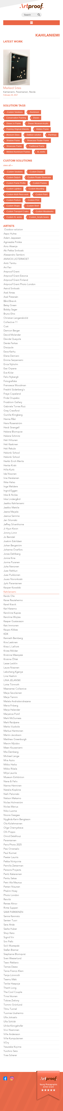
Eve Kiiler (9, 372)
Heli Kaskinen (11, 444)
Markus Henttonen (13, 730)
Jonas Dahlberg (12, 553)
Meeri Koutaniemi (13, 747)
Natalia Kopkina (12, 789)
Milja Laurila (10, 773)
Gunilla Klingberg (13, 414)
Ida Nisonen (10, 473)
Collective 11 (11, 322)
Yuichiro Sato (11, 1051)
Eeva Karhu (10, 351)
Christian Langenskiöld (16, 317)
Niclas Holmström (13, 802)
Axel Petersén (11, 296)
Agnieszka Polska (13, 242)
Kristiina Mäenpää (13, 655)
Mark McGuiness (12, 718)
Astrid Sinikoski (12, 288)
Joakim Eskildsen (13, 541)
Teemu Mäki (10, 979)
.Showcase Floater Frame (37, 140)
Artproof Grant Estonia (16, 275)
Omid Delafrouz (12, 836)
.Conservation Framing (16, 118)
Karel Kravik (10, 604)
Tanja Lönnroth (12, 975)
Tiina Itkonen (10, 996)
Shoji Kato (9, 933)
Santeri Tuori (10, 920)
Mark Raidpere (11, 722)
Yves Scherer (10, 1055)
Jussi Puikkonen (12, 574)
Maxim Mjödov (12, 743)
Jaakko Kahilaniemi (14, 503)
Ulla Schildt (10, 1021)
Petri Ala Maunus (13, 882)
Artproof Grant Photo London (19, 284)
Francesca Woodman (15, 385)
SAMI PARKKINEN (13, 912)
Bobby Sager (10, 309)
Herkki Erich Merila (14, 461)
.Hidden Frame (42, 129)
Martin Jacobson (12, 735)
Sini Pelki (8, 941)
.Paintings (52, 135)
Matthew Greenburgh (15, 739)
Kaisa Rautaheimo (13, 600)
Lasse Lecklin (10, 663)
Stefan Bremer (11, 949)
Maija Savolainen (13, 692)
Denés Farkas (11, 343)
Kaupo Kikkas (11, 629)
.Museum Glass (13, 135)
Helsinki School (12, 452)
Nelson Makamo (12, 798)
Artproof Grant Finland (16, 280)
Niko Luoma (10, 810)
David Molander (12, 334)
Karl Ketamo (10, 608)
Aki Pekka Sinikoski (14, 250)
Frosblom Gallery (13, 402)
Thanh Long (10, 987)
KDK (6, 633)
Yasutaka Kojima (12, 1046)
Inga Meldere (11, 486)
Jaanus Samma (12, 516)
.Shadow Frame (13, 140)
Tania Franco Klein (13, 971)
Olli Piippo (9, 831)
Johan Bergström (13, 545)
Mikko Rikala (10, 768)
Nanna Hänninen (12, 785)
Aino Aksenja (10, 246)
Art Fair (7, 267)
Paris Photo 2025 (13, 844)
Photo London (11, 895)
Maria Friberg (11, 705)
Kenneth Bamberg (13, 638)
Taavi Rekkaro (11, 962)
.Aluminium (34, 112)
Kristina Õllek (11, 659)
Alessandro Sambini (14, 254)
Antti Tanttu (10, 263)
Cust (6, 326)
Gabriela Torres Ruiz (14, 406)
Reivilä (32, 92)
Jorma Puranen (12, 562)
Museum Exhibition (14, 777)
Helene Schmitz (12, 435)
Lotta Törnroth (11, 684)
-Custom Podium (13, 200)
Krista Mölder (11, 650)
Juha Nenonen (11, 566)
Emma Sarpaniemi (13, 360)
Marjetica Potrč (12, 714)
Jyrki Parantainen (13, 583)
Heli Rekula (10, 448)
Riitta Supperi (11, 907)
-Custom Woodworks (44, 211)
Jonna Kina (9, 558)
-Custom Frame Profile (16, 183)
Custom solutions (17, 160)
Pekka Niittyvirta (12, 861)
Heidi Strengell (12, 427)
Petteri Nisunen (12, 886)
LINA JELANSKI (12, 680)
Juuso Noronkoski (13, 579)
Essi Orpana (10, 368)
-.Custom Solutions (14, 112)
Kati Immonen (11, 625)
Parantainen (22, 92)
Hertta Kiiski (10, 465)
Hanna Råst (10, 419)
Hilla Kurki (9, 469)
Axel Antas (9, 292)
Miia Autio (9, 760)
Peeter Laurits (11, 857)
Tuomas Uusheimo (13, 1013)
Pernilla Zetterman (13, 865)
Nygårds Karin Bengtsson (17, 819)
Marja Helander (12, 709)
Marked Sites (12, 88)
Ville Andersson (12, 1034)
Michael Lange (11, 756)
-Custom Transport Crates (17, 211)
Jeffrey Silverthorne (14, 524)
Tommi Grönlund (13, 1004)
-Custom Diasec (36, 172)
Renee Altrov (10, 903)
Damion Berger (12, 330)
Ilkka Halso (9, 482)
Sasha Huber (10, 928)
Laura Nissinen (11, 667)
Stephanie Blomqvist (15, 954)
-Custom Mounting (36, 189)
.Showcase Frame (14, 146)
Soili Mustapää (11, 945)
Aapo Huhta (10, 233)
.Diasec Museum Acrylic (37, 123)
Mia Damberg (11, 751)
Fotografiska (10, 381)
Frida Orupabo (12, 398)
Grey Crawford (11, 410)
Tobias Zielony (11, 1000)
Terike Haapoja (12, 983)
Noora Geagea (12, 815)
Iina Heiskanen (11, 478)
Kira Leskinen (11, 642)
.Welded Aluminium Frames (18, 152)
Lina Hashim (10, 676)
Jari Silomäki (10, 520)
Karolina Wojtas (12, 617)
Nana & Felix (10, 781)
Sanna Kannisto (12, 916)
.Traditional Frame (36, 146)
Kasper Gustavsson (14, 621)
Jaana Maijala (11, 511)
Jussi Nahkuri (11, 570)
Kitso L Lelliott (11, 646)
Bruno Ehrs (9, 313)
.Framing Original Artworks (17, 129)
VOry (6, 1042)
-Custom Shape (13, 206)
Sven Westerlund (12, 958)
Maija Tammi (11, 697)
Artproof (31, 6)
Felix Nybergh (11, 376)
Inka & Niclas (11, 494)
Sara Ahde (9, 924)
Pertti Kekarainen (13, 874)
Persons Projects (12, 869)
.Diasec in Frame (13, 123)
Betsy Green (10, 305)
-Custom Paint (41, 194)
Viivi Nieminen (11, 1030)
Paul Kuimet (10, 853)
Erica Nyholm (11, 364)
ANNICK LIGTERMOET (16, 258)
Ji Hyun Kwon (11, 528)
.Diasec (36, 118)
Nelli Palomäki (11, 794)
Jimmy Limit (10, 532)
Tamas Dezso (11, 966)
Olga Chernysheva (13, 827)
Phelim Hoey (10, 890)
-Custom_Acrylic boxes (39, 217)
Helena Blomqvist (13, 431)
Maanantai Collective (15, 688)
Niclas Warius (11, 806)
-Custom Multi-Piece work (17, 194)
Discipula (8, 347)
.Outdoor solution (33, 135)
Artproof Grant (11, 271)
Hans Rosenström (13, 423)
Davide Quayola (12, 339)
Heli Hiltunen (11, 440)
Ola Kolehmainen (13, 823)
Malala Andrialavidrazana (17, 701)
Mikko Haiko (10, 764)
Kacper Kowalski (12, 587)
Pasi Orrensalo (11, 848)
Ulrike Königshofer (13, 1025)
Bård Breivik (10, 301)
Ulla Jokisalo (10, 1017)
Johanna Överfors (13, 549)
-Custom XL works (14, 217)
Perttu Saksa (10, 878)
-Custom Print (33, 200)
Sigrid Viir (9, 937)
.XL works (41, 152)
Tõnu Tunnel (10, 1008)
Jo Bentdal (9, 537)
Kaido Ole (9, 596)
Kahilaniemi (9, 92)
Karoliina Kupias (12, 612)
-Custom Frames (39, 183)
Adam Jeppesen (12, 237)
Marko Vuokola (12, 726)
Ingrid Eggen (10, 490)
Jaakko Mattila (11, 507)
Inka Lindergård (12, 499)
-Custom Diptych (13, 177)
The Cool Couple (13, 992)
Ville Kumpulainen (13, 1038)
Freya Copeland (12, 393)
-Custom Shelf (32, 206)
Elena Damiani (11, 355)
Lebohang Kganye (13, 671)
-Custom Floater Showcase (39, 177)
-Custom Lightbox (13, 189)
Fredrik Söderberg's (14, 389)
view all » (8, 165)
